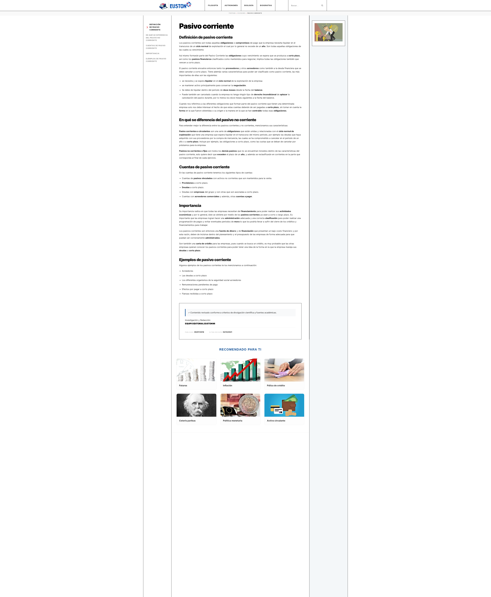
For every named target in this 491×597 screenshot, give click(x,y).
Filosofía (213, 5)
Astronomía (231, 5)
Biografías (266, 5)
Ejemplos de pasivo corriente (156, 60)
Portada (232, 13)
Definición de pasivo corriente (155, 27)
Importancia (152, 53)
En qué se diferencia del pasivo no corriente (157, 37)
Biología (249, 5)
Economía (241, 13)
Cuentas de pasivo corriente (155, 46)
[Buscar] (322, 5)
